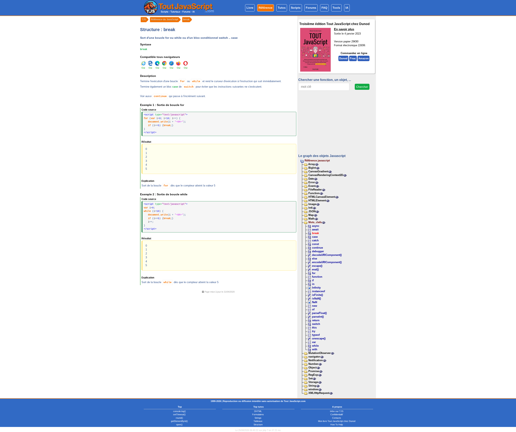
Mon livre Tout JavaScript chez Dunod (336, 421)
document (153, 121)
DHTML (258, 411)
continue (160, 96)
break (167, 125)
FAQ (324, 7)
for (182, 81)
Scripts (296, 7)
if (149, 125)
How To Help (336, 424)
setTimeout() (179, 414)
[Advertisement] (218, 330)
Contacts (336, 418)
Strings (258, 418)
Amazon (363, 58)
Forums (311, 7)
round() (179, 418)
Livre (250, 7)
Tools (336, 7)
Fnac (353, 58)
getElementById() (179, 421)
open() (179, 424)
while (196, 81)
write (164, 121)
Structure (258, 424)
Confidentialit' (336, 414)
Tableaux (258, 421)
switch (189, 86)
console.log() (179, 411)
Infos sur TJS (336, 411)
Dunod (343, 58)
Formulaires (258, 414)
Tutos (282, 7)
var (153, 118)
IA (346, 7)
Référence (266, 7)
